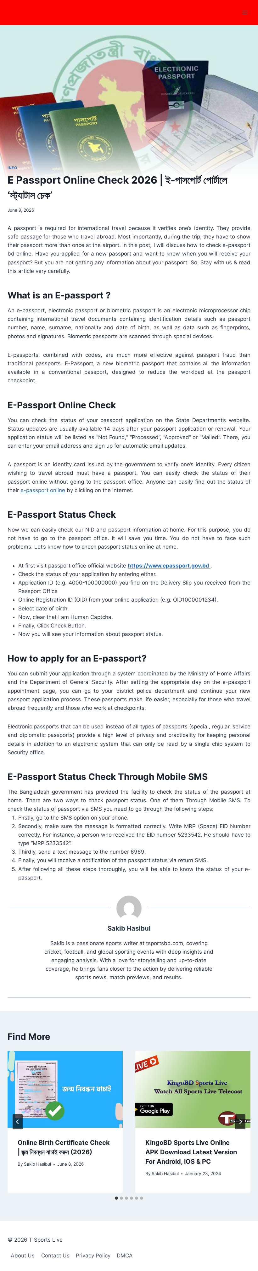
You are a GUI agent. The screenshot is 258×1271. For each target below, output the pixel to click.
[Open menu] (244, 12)
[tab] (116, 1198)
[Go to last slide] (18, 1121)
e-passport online (42, 490)
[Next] (240, 1121)
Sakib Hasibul (37, 1164)
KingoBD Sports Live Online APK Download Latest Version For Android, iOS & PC (191, 1152)
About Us (23, 1255)
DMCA (125, 1255)
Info (12, 167)
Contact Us (55, 1255)
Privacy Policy (93, 1255)
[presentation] (65, 1089)
